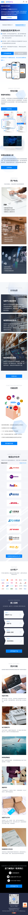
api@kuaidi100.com (15, 876)
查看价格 (14, 376)
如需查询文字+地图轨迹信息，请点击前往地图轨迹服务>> (13, 59)
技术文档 (20, 53)
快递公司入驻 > (23, 463)
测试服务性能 (9, 443)
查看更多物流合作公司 (14, 556)
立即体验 (9, 17)
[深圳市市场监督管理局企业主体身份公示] (12, 912)
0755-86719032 (16, 880)
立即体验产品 (14, 651)
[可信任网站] (14, 912)
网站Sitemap (22, 911)
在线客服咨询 (15, 873)
